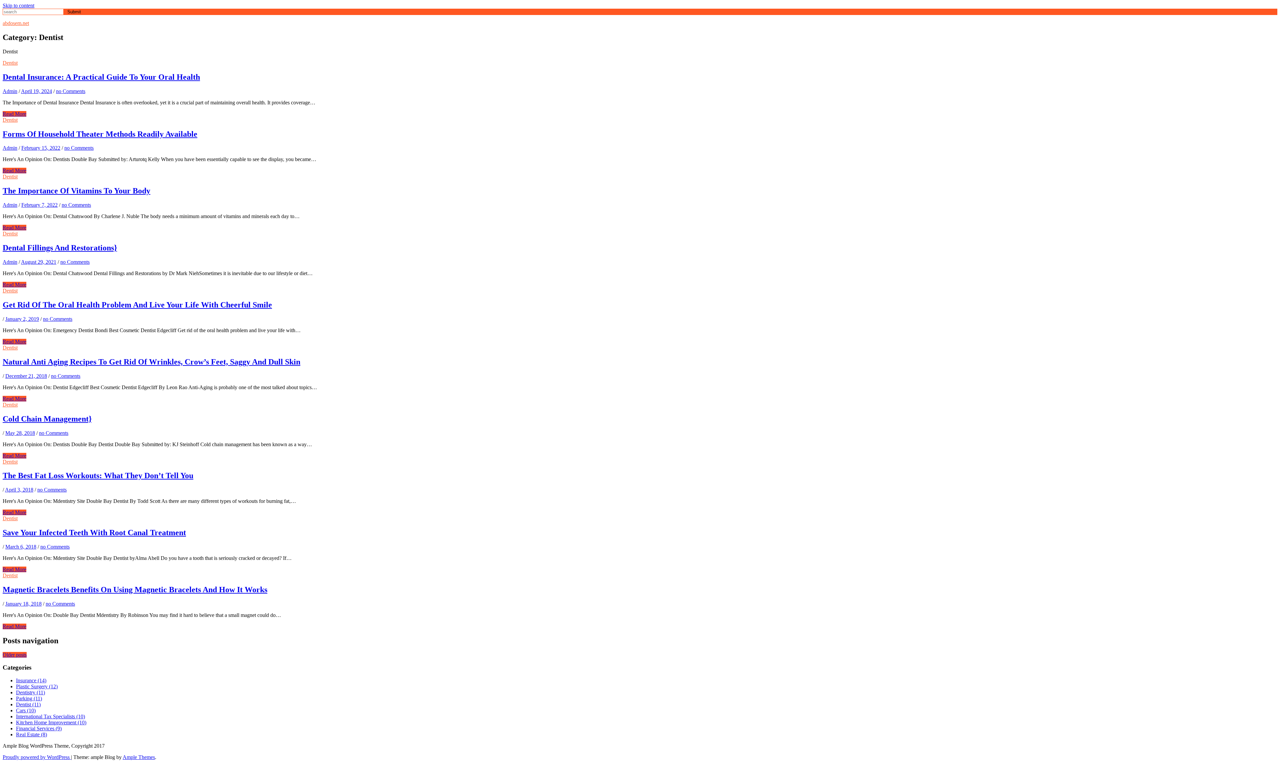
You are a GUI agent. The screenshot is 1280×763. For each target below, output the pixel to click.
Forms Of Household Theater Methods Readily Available (100, 134)
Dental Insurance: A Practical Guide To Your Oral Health (101, 77)
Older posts (15, 655)
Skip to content (18, 5)
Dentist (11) (28, 704)
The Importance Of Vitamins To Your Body (76, 190)
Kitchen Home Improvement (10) (51, 722)
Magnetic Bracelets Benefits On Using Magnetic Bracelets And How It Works (135, 589)
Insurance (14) (31, 680)
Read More (14, 114)
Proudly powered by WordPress (37, 757)
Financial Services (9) (39, 728)
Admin (10, 91)
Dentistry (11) (30, 692)
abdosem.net (16, 23)
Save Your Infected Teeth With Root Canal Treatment (94, 532)
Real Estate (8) (31, 734)
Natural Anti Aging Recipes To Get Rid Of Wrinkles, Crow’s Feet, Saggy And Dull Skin (151, 361)
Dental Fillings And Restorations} (60, 247)
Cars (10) (26, 710)
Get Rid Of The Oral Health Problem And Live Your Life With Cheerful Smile (137, 304)
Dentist (10, 63)
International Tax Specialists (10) (50, 716)
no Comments (70, 91)
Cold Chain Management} (47, 419)
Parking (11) (29, 698)
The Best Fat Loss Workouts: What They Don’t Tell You (98, 475)
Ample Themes (139, 757)
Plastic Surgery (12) (37, 686)
